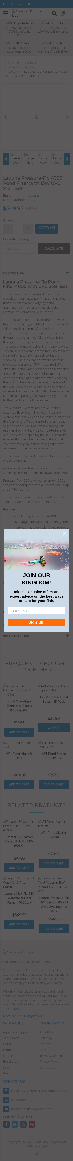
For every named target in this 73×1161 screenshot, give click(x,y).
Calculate (54, 248)
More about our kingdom (21, 1016)
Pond (7, 1044)
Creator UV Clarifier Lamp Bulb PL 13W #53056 (19, 841)
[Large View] (16, 158)
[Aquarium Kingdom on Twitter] (28, 4)
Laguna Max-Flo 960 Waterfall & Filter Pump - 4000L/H (19, 898)
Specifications (16, 636)
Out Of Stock (54, 729)
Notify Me (46, 227)
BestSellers (11, 1062)
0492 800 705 (20, 1099)
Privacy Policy (49, 1062)
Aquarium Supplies (16, 1032)
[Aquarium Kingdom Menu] (5, 14)
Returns (45, 1044)
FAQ (43, 1050)
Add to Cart (19, 732)
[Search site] (54, 14)
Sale (6, 1067)
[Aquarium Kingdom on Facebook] (3, 4)
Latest (7, 1056)
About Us (46, 1032)
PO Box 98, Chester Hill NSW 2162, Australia (39, 1090)
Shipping (46, 1038)
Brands (8, 1073)
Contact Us (47, 1067)
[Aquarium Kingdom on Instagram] (12, 4)
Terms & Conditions (53, 1056)
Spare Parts (11, 1038)
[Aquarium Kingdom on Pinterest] (20, 4)
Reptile (8, 1050)
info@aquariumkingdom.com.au (32, 1109)
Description (13, 273)
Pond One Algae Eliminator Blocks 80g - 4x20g (19, 706)
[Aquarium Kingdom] (30, 13)
